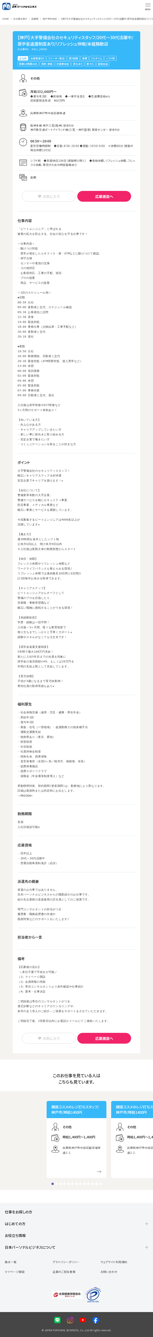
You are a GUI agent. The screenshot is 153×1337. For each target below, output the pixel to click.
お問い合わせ (108, 1272)
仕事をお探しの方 (18, 1211)
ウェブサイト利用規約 (113, 1262)
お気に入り (51, 196)
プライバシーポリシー (66, 1262)
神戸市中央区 (50, 19)
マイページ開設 (15, 1272)
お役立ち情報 (15, 1235)
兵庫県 (34, 19)
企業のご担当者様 (64, 1272)
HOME (5, 19)
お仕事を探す (20, 19)
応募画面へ (104, 196)
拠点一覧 (11, 1262)
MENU (148, 9)
